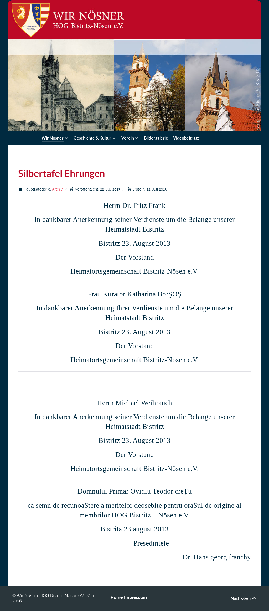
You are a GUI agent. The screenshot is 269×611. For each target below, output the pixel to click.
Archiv (57, 189)
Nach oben (241, 598)
